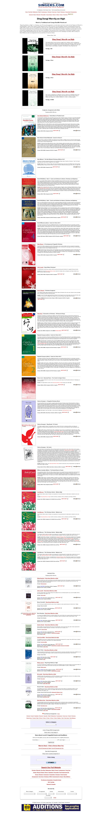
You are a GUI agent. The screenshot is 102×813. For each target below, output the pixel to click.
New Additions (67, 776)
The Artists (65, 14)
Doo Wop (30, 12)
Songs (61, 14)
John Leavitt (40, 267)
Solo (62, 718)
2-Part (44, 634)
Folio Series (66, 718)
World (39, 12)
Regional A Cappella (51, 784)
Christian (49, 12)
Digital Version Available (55, 645)
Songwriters (52, 774)
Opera (34, 14)
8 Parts (40, 718)
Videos (57, 14)
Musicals (38, 14)
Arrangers (58, 774)
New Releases (73, 718)
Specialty (45, 715)
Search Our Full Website (51, 767)
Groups (36, 774)
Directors (41, 774)
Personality (43, 14)
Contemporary (44, 12)
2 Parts (55, 718)
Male (37, 718)
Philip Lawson (40, 662)
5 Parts (47, 718)
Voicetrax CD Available (55, 633)
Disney (54, 14)
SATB (44, 683)
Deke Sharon (40, 244)
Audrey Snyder (40, 624)
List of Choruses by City (57, 748)
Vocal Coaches (64, 774)
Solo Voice (41, 776)
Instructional (67, 12)
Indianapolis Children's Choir (57, 692)
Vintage (34, 772)
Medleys (59, 718)
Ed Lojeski (39, 674)
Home (26, 12)
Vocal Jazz (54, 12)
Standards (36, 715)
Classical (31, 14)
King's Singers (40, 290)
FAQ (49, 782)
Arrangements (74, 12)
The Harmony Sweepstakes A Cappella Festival (51, 780)
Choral (58, 12)
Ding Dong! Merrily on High (63, 39)
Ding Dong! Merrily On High (63, 57)
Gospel (32, 715)
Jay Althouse (40, 492)
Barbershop (35, 12)
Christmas (63, 12)
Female (34, 718)
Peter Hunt (39, 313)
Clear (54, 797)
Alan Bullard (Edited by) (43, 115)
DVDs (50, 776)
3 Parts (51, 718)
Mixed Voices (29, 718)
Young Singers (49, 14)
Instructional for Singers (58, 776)
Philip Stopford (40, 578)
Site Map (52, 782)
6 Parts (44, 718)
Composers (46, 774)
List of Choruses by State (45, 748)
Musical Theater (40, 772)
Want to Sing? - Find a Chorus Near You (51, 745)
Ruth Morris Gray (41, 700)
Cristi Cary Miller (41, 637)
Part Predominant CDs (64, 772)
